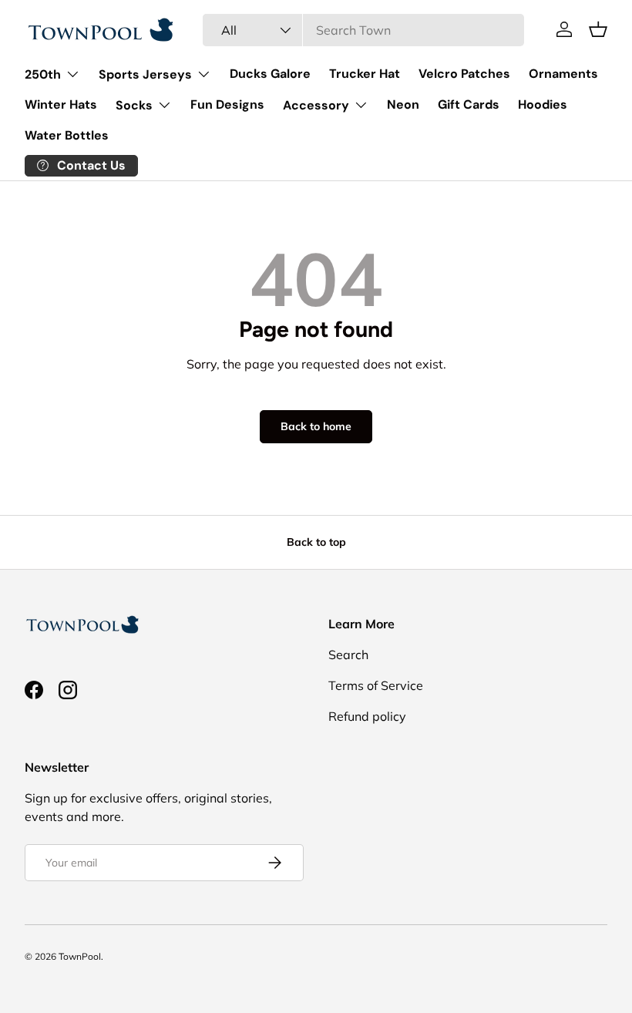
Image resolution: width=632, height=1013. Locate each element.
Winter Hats (61, 104)
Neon (403, 104)
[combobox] (363, 30)
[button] (598, 29)
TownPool (80, 956)
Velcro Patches (464, 74)
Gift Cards (468, 104)
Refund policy (367, 716)
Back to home (316, 426)
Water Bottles (67, 135)
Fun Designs (227, 104)
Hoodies (542, 104)
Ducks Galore (270, 74)
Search (348, 654)
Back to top (316, 542)
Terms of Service (375, 685)
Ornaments (563, 74)
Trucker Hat (364, 74)
